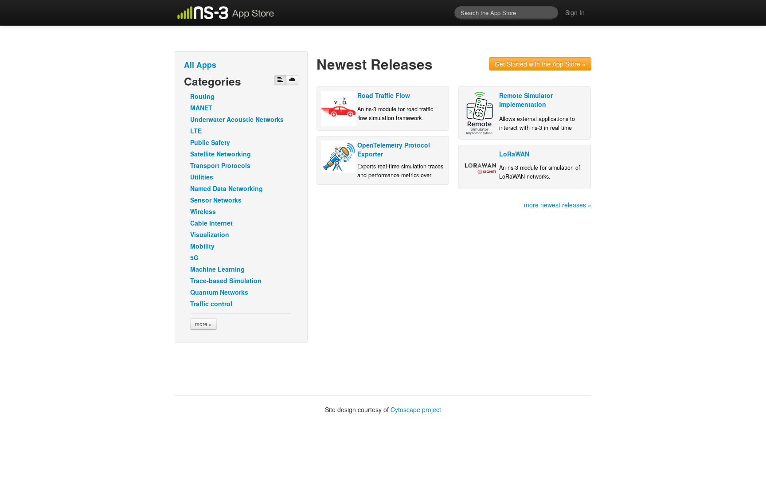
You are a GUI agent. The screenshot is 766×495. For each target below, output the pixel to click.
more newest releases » (557, 204)
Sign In (575, 12)
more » (203, 323)
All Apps (200, 64)
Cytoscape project (416, 409)
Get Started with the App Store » (540, 63)
